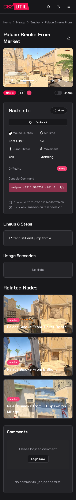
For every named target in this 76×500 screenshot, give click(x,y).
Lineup (68, 92)
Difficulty (15, 168)
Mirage (20, 22)
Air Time (49, 133)
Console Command (21, 178)
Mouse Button (23, 133)
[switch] (58, 93)
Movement (51, 149)
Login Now (38, 459)
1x (45, 80)
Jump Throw (21, 149)
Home (7, 22)
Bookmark (41, 122)
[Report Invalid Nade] (69, 38)
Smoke (35, 22)
